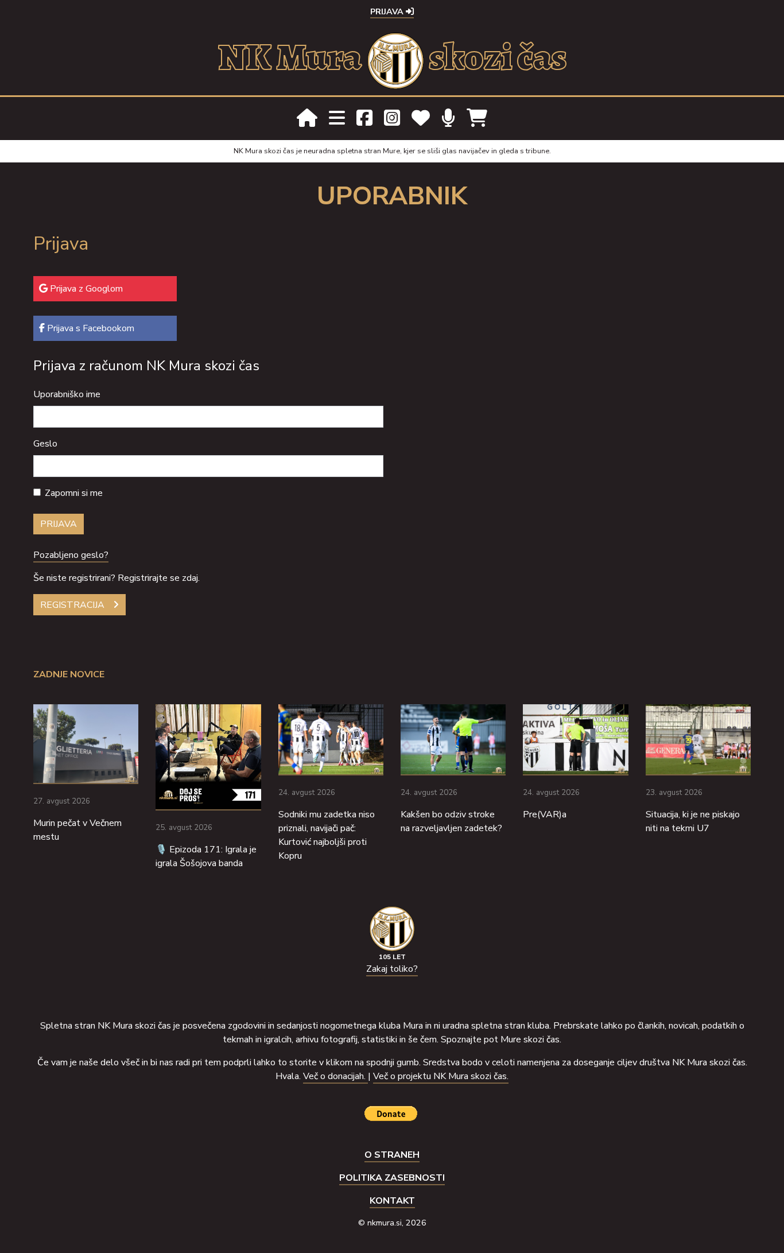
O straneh (392, 1155)
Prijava (388, 11)
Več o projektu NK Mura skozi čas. (441, 1076)
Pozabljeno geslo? (70, 555)
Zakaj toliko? (392, 969)
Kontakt (392, 1200)
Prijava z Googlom (85, 288)
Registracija (72, 605)
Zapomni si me (74, 493)
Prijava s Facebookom (89, 328)
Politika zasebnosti (392, 1177)
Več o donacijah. (335, 1076)
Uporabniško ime (66, 394)
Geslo (45, 443)
